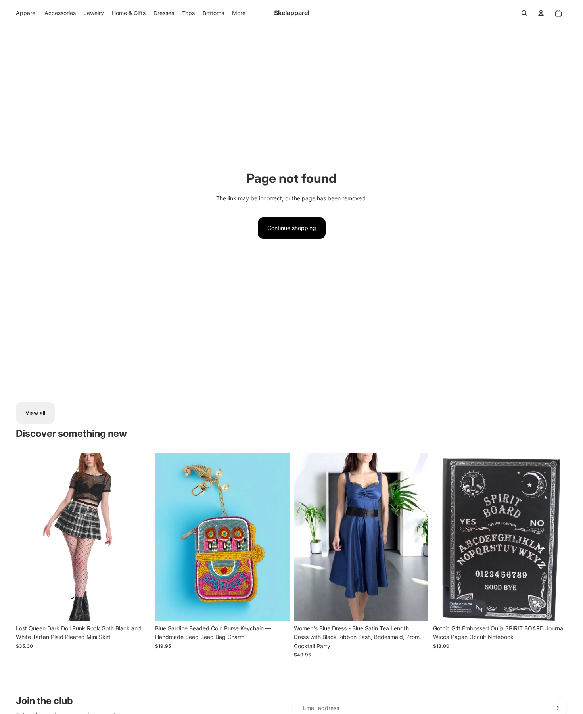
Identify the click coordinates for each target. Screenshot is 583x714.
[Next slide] (138, 536)
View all (35, 412)
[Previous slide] (28, 536)
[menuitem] (238, 13)
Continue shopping (291, 228)
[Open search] (524, 13)
